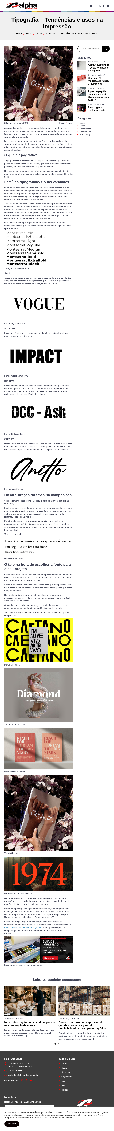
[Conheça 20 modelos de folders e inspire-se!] (81, 78)
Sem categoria (86, 134)
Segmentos (66, 1072)
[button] (55, 1044)
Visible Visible (14, 853)
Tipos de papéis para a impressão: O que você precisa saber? (99, 95)
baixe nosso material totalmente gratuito (23, 927)
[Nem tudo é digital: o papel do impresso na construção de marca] (30, 1001)
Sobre (64, 1068)
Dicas (39, 33)
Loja (63, 1081)
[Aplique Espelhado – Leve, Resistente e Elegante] (81, 65)
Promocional (85, 131)
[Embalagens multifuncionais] (81, 108)
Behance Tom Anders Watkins (18, 893)
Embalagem (85, 129)
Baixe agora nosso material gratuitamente (24, 965)
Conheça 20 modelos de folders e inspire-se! (99, 81)
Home (19, 33)
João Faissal (14, 665)
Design (62, 123)
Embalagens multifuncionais (96, 109)
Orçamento (66, 1076)
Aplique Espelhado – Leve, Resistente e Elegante (98, 67)
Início (63, 1063)
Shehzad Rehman (16, 772)
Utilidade (65, 1090)
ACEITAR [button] (12, 1124)
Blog (29, 33)
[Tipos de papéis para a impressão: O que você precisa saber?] (81, 91)
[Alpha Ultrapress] (84, 1107)
